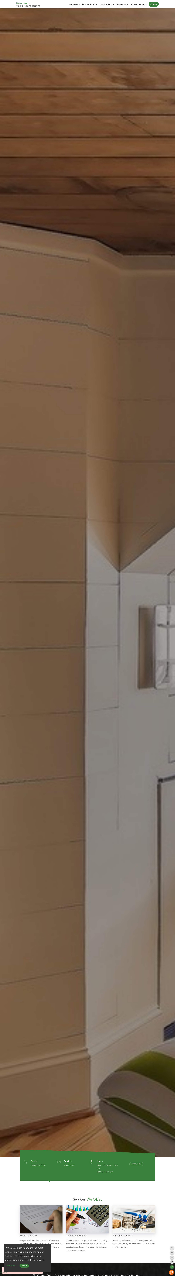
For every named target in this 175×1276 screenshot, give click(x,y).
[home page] (22, 3)
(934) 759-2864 (38, 1165)
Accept (24, 1266)
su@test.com (69, 1165)
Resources (121, 4)
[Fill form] (172, 1248)
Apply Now (137, 1164)
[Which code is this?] (172, 1257)
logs (1, 1275)
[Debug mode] (172, 1253)
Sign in (153, 4)
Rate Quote (74, 4)
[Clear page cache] (172, 1262)
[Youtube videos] (172, 1267)
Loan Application (89, 4)
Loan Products (106, 4)
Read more (11, 1266)
